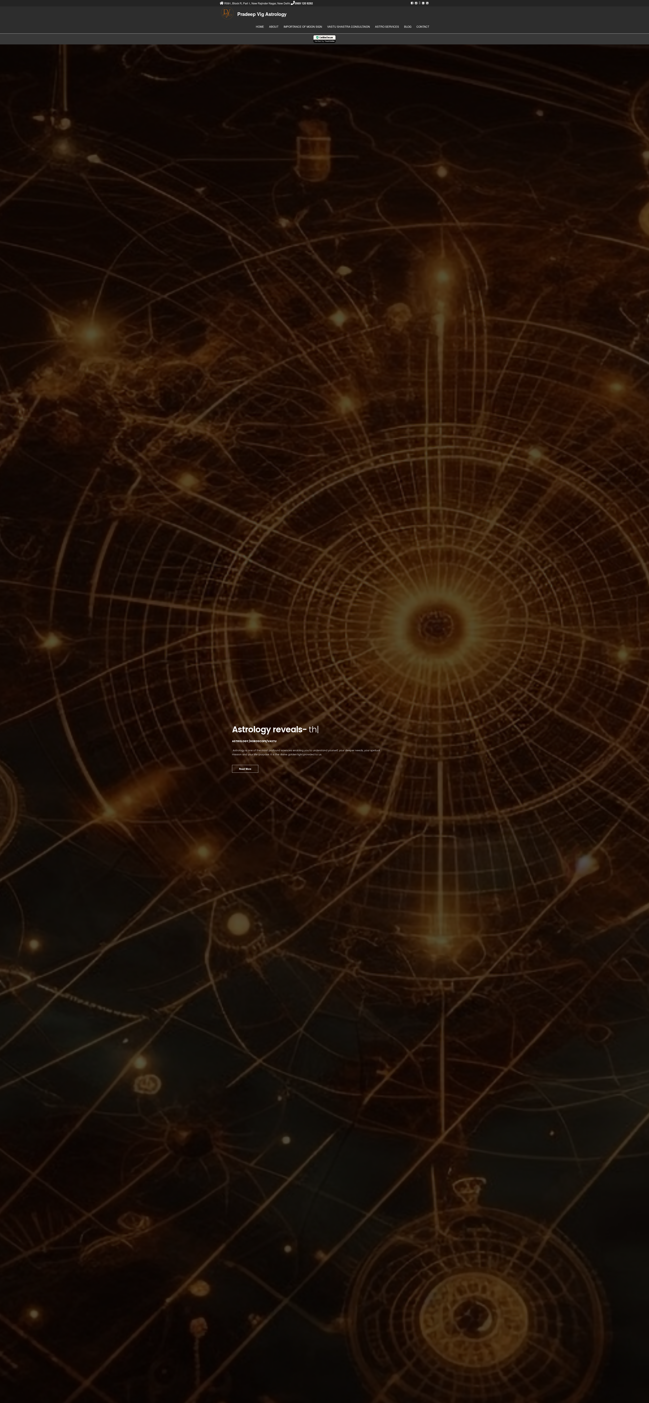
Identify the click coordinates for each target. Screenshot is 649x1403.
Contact (422, 27)
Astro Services (387, 27)
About (274, 27)
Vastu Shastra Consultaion (348, 27)
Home (260, 27)
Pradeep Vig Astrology (261, 13)
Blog (407, 27)
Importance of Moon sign (303, 27)
